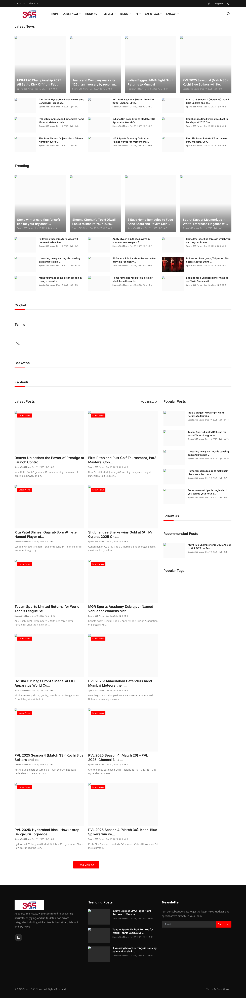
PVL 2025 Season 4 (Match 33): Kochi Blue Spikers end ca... (207, 101)
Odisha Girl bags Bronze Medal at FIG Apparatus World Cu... (133, 120)
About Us (33, 3)
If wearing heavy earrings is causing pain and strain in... (59, 260)
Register (219, 3)
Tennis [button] (124, 13)
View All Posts (148, 402)
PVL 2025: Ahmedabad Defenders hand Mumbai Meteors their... (61, 120)
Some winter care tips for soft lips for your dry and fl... (38, 222)
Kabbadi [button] (171, 13)
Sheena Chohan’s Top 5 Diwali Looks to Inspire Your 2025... (94, 222)
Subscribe (223, 924)
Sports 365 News (25, 88)
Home (55, 13)
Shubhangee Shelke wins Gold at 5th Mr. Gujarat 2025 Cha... (207, 120)
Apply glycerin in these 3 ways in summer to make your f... (131, 240)
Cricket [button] (108, 13)
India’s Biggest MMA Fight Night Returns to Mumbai (151, 82)
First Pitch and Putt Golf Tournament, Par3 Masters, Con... (207, 140)
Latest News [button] (70, 13)
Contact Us (20, 3)
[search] (228, 14)
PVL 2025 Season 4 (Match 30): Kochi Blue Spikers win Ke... (206, 82)
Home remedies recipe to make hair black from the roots (132, 279)
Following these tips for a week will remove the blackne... (58, 240)
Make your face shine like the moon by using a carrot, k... (60, 279)
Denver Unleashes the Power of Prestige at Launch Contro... (49, 460)
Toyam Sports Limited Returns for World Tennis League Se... (47, 609)
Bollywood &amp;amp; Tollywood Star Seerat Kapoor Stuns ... (207, 260)
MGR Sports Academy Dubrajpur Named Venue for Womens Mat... (131, 140)
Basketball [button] (152, 13)
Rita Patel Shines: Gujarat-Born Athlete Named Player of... (61, 140)
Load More (84, 864)
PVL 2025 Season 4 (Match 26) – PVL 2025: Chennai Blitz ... (133, 101)
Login (208, 3)
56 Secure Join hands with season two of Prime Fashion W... (134, 260)
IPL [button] (136, 13)
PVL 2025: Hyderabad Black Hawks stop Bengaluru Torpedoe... (61, 101)
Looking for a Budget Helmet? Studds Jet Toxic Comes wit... (207, 279)
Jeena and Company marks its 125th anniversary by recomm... (94, 82)
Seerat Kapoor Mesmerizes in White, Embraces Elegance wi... (205, 222)
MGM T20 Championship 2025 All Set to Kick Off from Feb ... (39, 82)
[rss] (18, 937)
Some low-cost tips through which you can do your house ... (208, 240)
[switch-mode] (228, 3)
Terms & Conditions (217, 989)
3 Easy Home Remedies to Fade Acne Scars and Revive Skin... (150, 222)
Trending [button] (91, 13)
